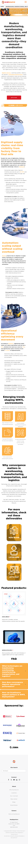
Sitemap (14, 830)
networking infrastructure (15, 74)
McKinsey (21, 166)
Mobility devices (6, 72)
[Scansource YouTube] (14, 779)
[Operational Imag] (14, 315)
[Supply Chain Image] (14, 124)
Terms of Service (20, 830)
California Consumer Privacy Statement (14, 832)
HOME (2, 6)
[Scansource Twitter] (11, 779)
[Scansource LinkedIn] (16, 779)
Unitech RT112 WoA (7, 650)
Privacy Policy (14, 834)
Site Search (14, 767)
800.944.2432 (14, 827)
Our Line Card (14, 795)
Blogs (14, 802)
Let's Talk (14, 97)
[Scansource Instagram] (19, 779)
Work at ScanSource (14, 814)
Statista (4, 255)
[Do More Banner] (14, 105)
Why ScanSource (14, 789)
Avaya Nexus (5, 616)
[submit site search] (24, 770)
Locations (14, 792)
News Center (14, 799)
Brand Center (14, 805)
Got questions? (14, 837)
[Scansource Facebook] (8, 779)
